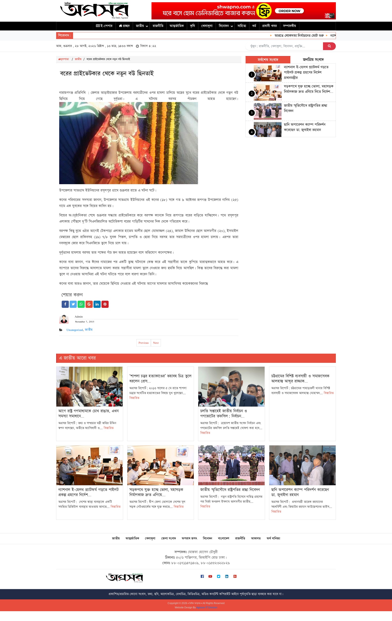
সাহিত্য (242, 26)
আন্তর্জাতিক (177, 26)
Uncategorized (75, 329)
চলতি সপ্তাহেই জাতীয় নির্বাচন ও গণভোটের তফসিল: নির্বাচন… (223, 413)
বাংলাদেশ (223, 538)
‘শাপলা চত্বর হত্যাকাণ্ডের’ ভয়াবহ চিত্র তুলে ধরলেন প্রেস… (160, 378)
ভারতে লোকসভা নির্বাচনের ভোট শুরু (289, 35)
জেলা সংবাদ (168, 538)
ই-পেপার (106, 26)
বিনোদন (224, 26)
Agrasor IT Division (206, 607)
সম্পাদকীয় (289, 26)
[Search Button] (329, 46)
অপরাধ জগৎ (189, 538)
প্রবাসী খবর (269, 26)
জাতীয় (140, 26)
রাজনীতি (158, 26)
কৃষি (192, 26)
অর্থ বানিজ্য (273, 538)
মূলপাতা (64, 59)
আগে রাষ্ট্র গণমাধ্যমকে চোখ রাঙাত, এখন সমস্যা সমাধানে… (88, 413)
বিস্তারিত (109, 428)
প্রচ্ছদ (126, 26)
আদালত (256, 538)
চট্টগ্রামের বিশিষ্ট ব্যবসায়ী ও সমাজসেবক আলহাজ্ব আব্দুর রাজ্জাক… (300, 378)
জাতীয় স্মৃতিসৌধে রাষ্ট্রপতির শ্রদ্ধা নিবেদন (230, 490)
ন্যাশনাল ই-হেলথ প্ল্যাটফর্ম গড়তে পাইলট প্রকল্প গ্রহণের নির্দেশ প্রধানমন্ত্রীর (306, 72)
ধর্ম (254, 26)
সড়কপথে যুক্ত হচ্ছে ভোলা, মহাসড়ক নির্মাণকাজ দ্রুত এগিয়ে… (156, 492)
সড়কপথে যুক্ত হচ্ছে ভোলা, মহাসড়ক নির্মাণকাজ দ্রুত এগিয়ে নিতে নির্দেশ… (308, 89)
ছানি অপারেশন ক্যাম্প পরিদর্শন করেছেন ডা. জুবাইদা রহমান (304, 127)
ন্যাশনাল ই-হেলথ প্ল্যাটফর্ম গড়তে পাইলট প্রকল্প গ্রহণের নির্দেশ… (88, 492)
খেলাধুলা (207, 26)
